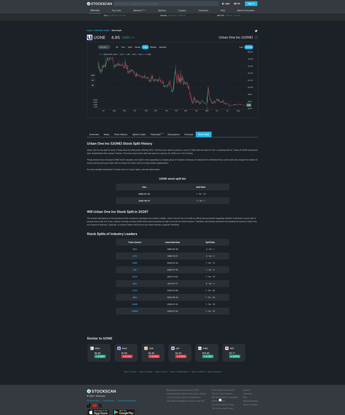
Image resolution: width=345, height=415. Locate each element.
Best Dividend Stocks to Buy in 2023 (183, 390)
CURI (151, 348)
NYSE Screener (218, 401)
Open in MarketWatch (179, 372)
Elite (223, 10)
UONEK (135, 311)
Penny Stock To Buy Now (223, 390)
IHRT (232, 348)
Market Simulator (246, 10)
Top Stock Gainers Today (223, 404)
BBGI (135, 297)
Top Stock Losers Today (222, 408)
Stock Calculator (250, 404)
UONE (134, 304)
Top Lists (116, 10)
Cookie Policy (109, 400)
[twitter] (256, 31)
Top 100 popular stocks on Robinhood (183, 397)
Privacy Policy (93, 400)
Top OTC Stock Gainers (222, 393)
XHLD (134, 276)
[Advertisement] (173, 126)
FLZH (134, 290)
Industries (203, 10)
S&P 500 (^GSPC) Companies (225, 397)
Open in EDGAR (198, 372)
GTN (135, 256)
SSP (135, 270)
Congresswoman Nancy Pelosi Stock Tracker (186, 393)
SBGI (135, 249)
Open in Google (145, 372)
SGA (135, 283)
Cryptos (182, 10)
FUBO (134, 263)
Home (90, 30)
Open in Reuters (214, 372)
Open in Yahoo (130, 372)
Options (162, 10)
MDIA (97, 348)
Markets (139, 10)
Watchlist (95, 10)
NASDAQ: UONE (102, 30)
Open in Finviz (161, 372)
